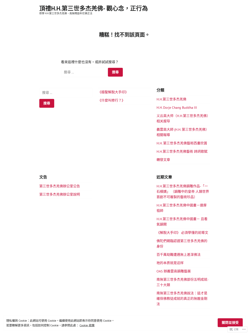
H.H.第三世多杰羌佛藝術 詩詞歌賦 (182, 151)
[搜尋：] (84, 72)
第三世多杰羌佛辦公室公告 (59, 186)
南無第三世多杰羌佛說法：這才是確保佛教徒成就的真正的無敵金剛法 (182, 298)
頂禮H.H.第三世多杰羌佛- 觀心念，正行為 (93, 8)
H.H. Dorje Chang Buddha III (177, 107)
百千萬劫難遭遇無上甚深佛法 (179, 254)
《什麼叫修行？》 (111, 100)
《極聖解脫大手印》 (113, 92)
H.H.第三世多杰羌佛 (171, 99)
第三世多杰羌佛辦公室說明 (59, 194)
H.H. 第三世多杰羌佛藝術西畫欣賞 (182, 143)
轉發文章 (163, 160)
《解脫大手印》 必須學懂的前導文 (182, 233)
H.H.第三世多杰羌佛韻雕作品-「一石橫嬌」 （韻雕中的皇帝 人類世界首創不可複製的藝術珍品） (183, 191)
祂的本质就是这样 (170, 263)
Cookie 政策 (87, 325)
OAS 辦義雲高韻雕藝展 (174, 271)
